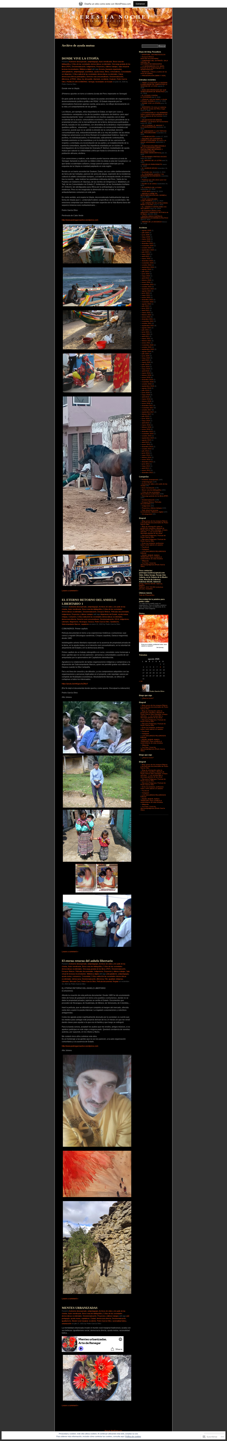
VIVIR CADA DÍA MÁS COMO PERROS (149, 200)
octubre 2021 (146, 323)
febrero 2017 (146, 414)
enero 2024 (146, 282)
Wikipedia (145, 561)
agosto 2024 (146, 269)
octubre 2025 (146, 248)
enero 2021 (146, 343)
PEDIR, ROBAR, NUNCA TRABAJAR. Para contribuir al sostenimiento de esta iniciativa (152, 556)
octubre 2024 (146, 265)
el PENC (73, 79)
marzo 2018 (146, 399)
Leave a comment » (70, 591)
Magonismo (74, 622)
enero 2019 (146, 377)
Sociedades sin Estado (103, 82)
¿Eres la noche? (114, 17)
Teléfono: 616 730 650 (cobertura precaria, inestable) (151, 588)
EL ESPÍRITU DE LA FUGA (151, 187)
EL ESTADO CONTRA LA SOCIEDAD (149, 96)
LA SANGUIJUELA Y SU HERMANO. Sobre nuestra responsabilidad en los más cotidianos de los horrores (154, 114)
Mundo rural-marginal (80, 1321)
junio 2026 (145, 235)
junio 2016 (145, 418)
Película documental (104, 981)
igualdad (112, 979)
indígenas (119, 979)
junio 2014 (145, 453)
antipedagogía (93, 62)
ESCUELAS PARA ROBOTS (152, 164)
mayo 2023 (146, 295)
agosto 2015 (146, 440)
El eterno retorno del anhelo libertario (87, 960)
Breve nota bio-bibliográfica (92, 609)
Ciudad (93, 1318)
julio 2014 (145, 451)
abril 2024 (145, 278)
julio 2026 (145, 232)
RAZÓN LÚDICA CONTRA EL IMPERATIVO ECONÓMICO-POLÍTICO (154, 217)
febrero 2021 (146, 340)
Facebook (145, 547)
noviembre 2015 (147, 433)
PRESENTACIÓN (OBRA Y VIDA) (154, 75)
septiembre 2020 (148, 349)
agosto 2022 (146, 304)
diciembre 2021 (147, 319)
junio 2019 (145, 366)
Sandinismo (114, 622)
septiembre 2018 (148, 386)
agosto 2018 (146, 388)
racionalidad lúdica (119, 1321)
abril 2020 (145, 360)
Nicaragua (83, 622)
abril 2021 (145, 336)
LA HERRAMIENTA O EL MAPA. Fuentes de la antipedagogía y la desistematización (153, 67)
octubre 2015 (146, 436)
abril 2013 (145, 468)
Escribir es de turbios (149, 183)
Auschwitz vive (147, 172)
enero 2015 (146, 444)
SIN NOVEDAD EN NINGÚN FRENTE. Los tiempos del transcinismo (154, 120)
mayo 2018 (146, 395)
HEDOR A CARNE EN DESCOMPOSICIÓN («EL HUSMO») (153, 194)
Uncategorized (147, 514)
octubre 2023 (146, 286)
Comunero (72, 617)
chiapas (65, 617)
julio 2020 (145, 353)
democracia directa (69, 619)
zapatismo (85, 624)
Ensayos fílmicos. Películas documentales (113, 612)
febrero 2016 (146, 427)
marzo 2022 (146, 312)
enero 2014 (146, 459)
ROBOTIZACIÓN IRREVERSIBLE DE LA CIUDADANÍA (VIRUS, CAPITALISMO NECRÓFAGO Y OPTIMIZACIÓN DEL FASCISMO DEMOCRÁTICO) (153, 149)
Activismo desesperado (78, 62)
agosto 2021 (146, 328)
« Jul (140, 681)
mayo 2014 (146, 455)
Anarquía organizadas (113, 69)
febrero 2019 (146, 375)
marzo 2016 (146, 425)
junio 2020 (145, 356)
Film (106, 979)
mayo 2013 (146, 466)
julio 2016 (145, 416)
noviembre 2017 (147, 407)
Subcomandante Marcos (71, 624)
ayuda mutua (99, 72)
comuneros (76, 976)
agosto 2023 (146, 291)
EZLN (117, 619)
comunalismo (115, 72)
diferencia (65, 79)
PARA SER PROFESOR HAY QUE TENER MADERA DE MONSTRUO (153, 90)
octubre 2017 (146, 410)
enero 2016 (146, 429)
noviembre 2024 (147, 263)
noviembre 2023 (147, 284)
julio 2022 (145, 306)
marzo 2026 (146, 239)
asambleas (89, 72)
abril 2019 (145, 371)
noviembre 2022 (147, 302)
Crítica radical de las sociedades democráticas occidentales (95, 74)
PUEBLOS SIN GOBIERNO (77, 82)
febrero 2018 (146, 401)
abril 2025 (145, 256)
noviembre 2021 (147, 321)
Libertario (96, 79)
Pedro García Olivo (102, 622)
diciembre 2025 (147, 243)
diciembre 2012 (147, 472)
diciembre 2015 (147, 431)
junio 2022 (145, 308)
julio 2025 (145, 252)
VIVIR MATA (146, 191)
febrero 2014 (146, 457)
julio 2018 (145, 390)
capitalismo (85, 1318)
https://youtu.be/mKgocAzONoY (75, 684)
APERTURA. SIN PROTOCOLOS (153, 54)
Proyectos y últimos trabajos (107, 66)
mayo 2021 (146, 334)
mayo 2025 (146, 254)
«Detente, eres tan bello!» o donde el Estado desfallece (154, 100)
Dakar (120, 74)
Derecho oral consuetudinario (97, 76)
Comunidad (86, 976)
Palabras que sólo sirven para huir (154, 180)
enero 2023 (146, 297)
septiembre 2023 (148, 289)
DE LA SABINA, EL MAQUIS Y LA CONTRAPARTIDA (152, 126)
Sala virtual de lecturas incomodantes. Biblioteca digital (152, 511)
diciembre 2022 (147, 299)
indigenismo (124, 619)
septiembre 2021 (148, 325)
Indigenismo (90, 66)
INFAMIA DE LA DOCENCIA (152, 222)
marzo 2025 (146, 258)
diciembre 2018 (147, 379)
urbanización (66, 1323)
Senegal (91, 82)
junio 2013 (145, 464)
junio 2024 (145, 273)
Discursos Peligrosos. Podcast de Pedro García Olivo (153, 536)
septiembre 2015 (148, 438)
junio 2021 (145, 332)
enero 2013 (146, 470)
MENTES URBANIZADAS (79, 1307)
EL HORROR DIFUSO (150, 168)
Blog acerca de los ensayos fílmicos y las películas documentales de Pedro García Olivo (154, 522)
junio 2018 (145, 392)
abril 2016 (145, 423)
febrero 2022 (146, 315)
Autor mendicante (105, 62)
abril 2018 (145, 397)
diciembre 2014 (147, 446)
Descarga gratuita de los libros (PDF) (97, 969)
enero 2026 (146, 241)
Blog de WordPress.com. (113, 1430)
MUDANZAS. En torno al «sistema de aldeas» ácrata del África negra (153, 108)
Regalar (116, 981)
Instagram (145, 549)
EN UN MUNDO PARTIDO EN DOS (154, 156)
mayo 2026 (146, 237)
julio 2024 (145, 271)
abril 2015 (145, 442)
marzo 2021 (146, 338)
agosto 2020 (146, 351)
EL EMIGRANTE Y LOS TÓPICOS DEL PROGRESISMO (153, 132)
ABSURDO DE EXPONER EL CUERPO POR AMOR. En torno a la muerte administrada (153, 140)
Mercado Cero (75, 981)
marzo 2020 (146, 362)
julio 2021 (145, 330)
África (107, 72)
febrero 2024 (146, 280)
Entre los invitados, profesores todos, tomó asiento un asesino (152, 544)
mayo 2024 (146, 276)
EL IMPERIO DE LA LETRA (152, 160)
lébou (79, 79)
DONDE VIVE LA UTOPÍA (80, 58)
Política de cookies (133, 1436)
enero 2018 (146, 403)
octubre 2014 (146, 449)
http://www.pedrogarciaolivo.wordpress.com (80, 220)
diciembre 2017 (147, 405)
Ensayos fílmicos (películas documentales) (149, 57)
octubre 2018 (146, 384)
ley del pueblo (87, 79)
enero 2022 (146, 317)
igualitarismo (66, 1321)
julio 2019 (145, 364)
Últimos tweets (145, 593)
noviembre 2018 (147, 382)
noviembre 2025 (147, 245)
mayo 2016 (146, 420)
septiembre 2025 (148, 250)
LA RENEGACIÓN (148, 136)
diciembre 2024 (147, 261)
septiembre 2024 (148, 267)
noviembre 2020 (147, 345)
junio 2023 (145, 293)
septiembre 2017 (148, 412)
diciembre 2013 (147, 462)
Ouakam (112, 79)
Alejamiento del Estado (108, 614)
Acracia (102, 69)
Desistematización (79, 66)
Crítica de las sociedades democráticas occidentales (91, 64)
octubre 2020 (146, 347)
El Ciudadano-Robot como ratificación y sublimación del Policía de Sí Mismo (154, 212)
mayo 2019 (146, 369)
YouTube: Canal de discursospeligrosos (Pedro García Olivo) (153, 564)
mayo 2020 (146, 358)
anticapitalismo (67, 72)
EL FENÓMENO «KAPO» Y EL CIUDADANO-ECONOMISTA (152, 175)
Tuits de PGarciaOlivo (146, 595)
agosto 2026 (146, 230)
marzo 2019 (146, 373)
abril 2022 (145, 310)
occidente (104, 79)
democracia (76, 979)
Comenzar (140, 4)
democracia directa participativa (74, 76)
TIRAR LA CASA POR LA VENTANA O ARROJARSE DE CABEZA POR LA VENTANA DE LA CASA (154, 84)
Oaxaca (91, 622)
